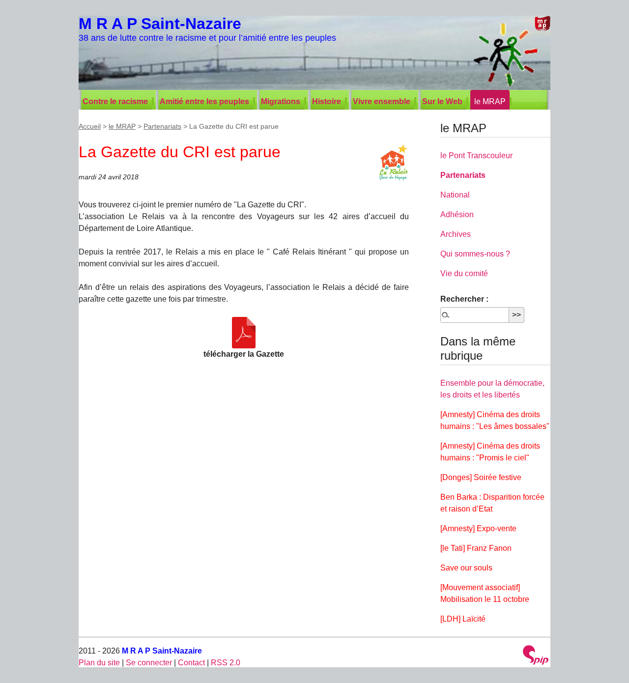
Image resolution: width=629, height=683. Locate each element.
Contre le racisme (115, 101)
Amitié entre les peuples (204, 101)
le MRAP (490, 101)
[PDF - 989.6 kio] (243, 332)
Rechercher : (464, 299)
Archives (455, 234)
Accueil (90, 126)
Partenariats (162, 126)
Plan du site (99, 662)
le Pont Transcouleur (476, 155)
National (455, 195)
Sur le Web (442, 101)
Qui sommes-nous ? (475, 254)
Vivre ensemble (381, 101)
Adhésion (457, 214)
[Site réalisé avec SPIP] (535, 656)
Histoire (326, 101)
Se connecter (149, 662)
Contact (191, 662)
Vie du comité (464, 273)
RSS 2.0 (225, 662)
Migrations (280, 101)
